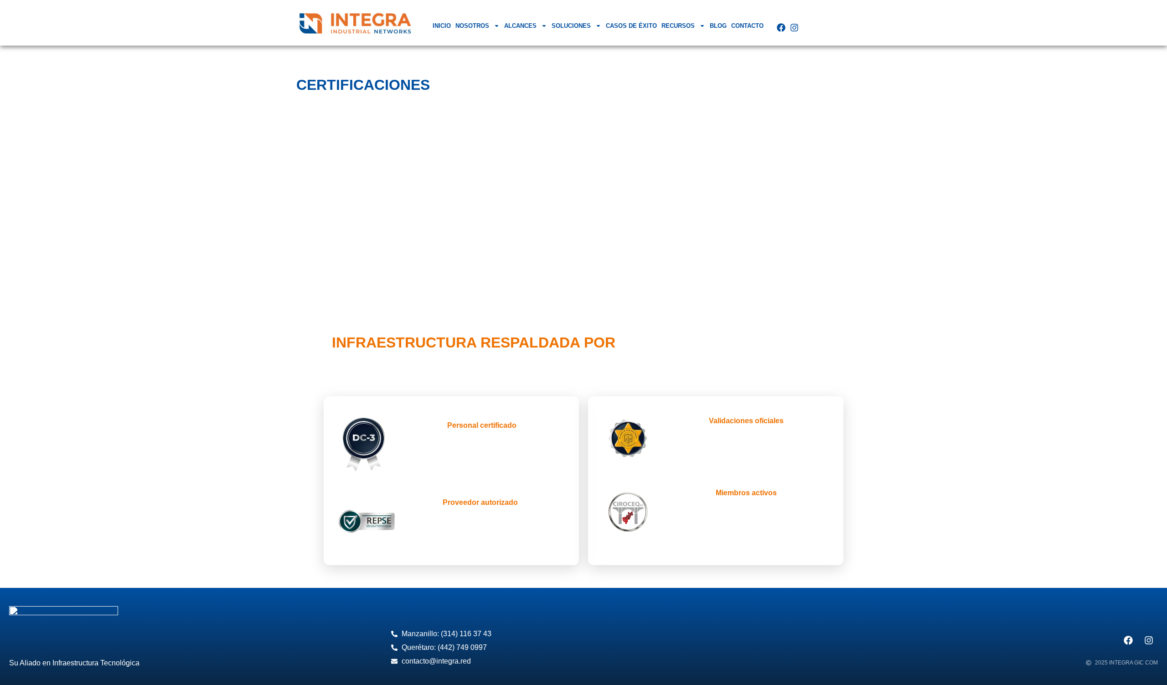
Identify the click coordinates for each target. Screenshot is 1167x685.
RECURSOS (678, 25)
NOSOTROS (472, 25)
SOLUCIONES (571, 25)
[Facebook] (781, 27)
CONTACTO (747, 25)
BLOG (718, 25)
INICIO (442, 25)
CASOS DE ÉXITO (631, 25)
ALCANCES (520, 25)
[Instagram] (794, 27)
